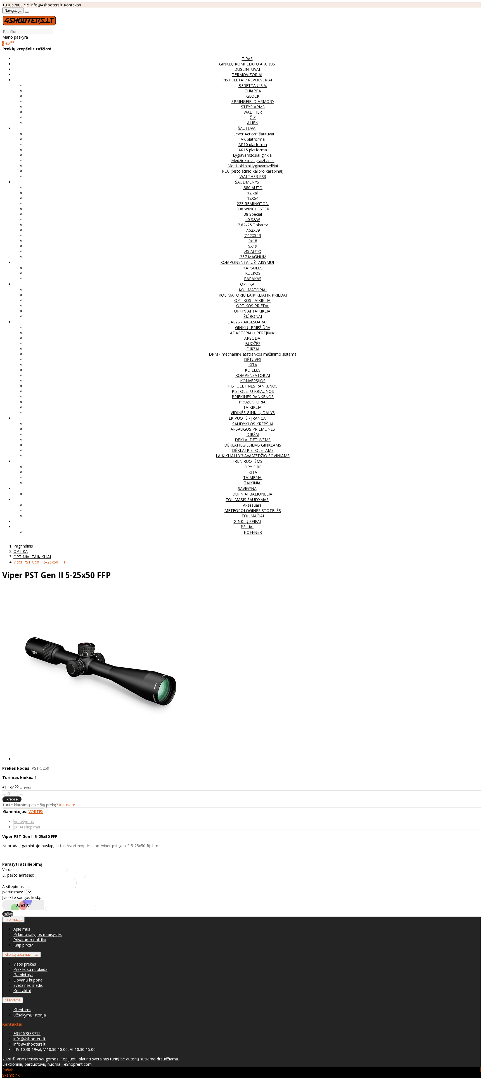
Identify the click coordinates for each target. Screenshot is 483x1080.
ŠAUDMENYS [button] (247, 182)
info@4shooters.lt (46, 5)
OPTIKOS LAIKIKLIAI (252, 300)
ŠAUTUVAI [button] (247, 128)
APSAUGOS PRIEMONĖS (253, 429)
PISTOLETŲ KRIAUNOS (253, 391)
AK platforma (253, 139)
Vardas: (8, 869)
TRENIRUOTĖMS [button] (247, 461)
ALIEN (252, 122)
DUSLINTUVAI (247, 69)
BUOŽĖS (253, 343)
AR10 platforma (252, 144)
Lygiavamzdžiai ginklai (253, 155)
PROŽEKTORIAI (253, 402)
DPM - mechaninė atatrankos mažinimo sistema (253, 354)
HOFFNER (253, 532)
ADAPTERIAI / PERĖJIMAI (252, 332)
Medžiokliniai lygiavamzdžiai (253, 165)
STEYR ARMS (253, 106)
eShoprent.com (78, 1064)
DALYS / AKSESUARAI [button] (247, 322)
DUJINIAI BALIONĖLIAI (252, 494)
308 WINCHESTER (252, 209)
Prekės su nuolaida (30, 969)
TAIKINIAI (253, 482)
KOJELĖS (253, 370)
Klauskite (67, 804)
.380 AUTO (252, 187)
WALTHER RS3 (253, 176)
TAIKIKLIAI (252, 407)
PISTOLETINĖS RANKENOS (253, 386)
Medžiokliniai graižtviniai (252, 160)
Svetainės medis (28, 985)
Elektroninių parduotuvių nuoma (31, 1064)
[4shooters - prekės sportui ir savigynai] (29, 26)
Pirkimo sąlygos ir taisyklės (37, 934)
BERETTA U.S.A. (252, 85)
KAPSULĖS (252, 268)
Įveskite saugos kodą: (21, 897)
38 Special (253, 214)
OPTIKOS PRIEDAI (252, 305)
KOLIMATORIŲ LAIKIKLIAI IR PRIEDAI (253, 295)
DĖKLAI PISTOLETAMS (253, 450)
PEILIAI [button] (247, 526)
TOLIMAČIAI (253, 515)
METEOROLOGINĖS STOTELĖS (252, 510)
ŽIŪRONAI (252, 316)
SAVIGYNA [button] (247, 488)
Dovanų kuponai (28, 980)
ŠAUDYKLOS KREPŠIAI (252, 423)
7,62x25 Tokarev (253, 224)
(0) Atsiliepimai (27, 827)
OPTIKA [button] (247, 284)
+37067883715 (15, 5)
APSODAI (252, 338)
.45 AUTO (252, 251)
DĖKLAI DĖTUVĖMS (253, 439)
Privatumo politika (29, 939)
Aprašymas (24, 821)
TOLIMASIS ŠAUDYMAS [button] (247, 499)
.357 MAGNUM (252, 256)
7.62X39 (253, 230)
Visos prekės (24, 964)
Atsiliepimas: (13, 886)
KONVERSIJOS (253, 380)
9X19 (252, 246)
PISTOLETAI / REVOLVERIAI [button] (247, 80)
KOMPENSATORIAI (252, 375)
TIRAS (247, 58)
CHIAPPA (253, 90)
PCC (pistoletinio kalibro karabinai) (252, 171)
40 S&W (252, 219)
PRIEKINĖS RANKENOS (253, 396)
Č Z (253, 117)
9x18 (252, 240)
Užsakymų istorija (29, 1015)
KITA (252, 364)
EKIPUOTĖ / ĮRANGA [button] (247, 418)
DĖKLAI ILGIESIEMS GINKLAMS (252, 445)
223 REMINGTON (253, 203)
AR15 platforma (252, 149)
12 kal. (253, 193)
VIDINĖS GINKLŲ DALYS (253, 412)
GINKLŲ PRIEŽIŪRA (252, 327)
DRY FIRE (252, 466)
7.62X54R (252, 235)
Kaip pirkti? (23, 945)
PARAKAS (252, 278)
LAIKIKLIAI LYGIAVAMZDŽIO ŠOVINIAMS (253, 455)
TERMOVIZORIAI (247, 74)
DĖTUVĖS (252, 359)
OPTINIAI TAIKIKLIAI (252, 311)
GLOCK (252, 96)
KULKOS (253, 273)
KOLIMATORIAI (253, 289)
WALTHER (252, 112)
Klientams (12, 1000)
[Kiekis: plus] (21, 794)
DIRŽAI (253, 348)
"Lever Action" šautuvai (253, 134)
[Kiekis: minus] (4, 794)
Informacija (13, 919)
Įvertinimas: (12, 891)
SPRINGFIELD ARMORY (252, 101)
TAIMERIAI (252, 477)
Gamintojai (23, 974)
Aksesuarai (252, 505)
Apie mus (21, 929)
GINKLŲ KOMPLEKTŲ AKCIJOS (247, 64)
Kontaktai (72, 5)
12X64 (252, 198)
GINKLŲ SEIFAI (247, 521)
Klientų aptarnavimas (21, 954)
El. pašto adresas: (18, 875)
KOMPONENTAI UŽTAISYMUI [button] (247, 262)
